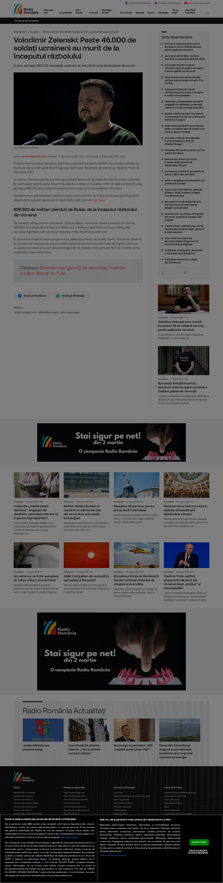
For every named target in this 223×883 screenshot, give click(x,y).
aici (42, 862)
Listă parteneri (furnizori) (113, 855)
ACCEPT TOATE (199, 842)
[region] (111, 849)
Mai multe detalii (69, 837)
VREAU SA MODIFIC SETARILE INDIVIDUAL (198, 852)
